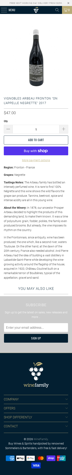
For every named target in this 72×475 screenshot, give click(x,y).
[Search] (57, 10)
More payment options (36, 160)
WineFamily (41, 439)
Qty (6, 121)
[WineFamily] (36, 10)
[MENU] (2, 10)
